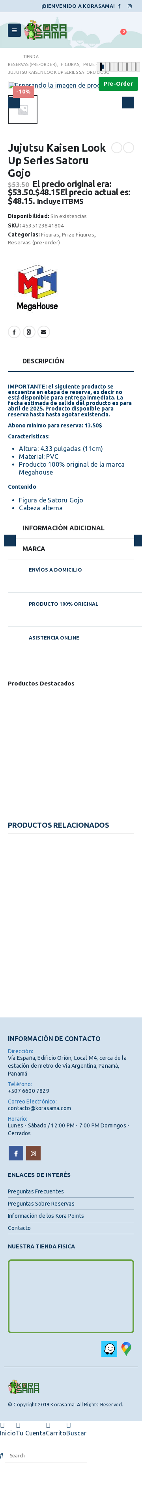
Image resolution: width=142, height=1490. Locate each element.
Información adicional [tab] (63, 527)
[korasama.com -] (45, 30)
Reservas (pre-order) (34, 242)
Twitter (29, 332)
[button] (18, 85)
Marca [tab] (33, 548)
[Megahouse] (37, 288)
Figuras (50, 234)
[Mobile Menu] (14, 30)
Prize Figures (78, 234)
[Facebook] (119, 6)
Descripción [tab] (43, 361)
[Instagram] (129, 6)
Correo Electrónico (43, 332)
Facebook (14, 332)
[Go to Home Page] (10, 56)
